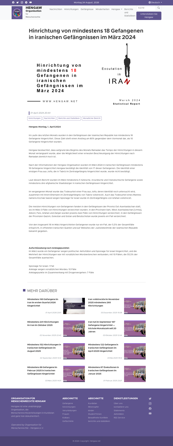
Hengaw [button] (116, 9)
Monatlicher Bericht (91, 118)
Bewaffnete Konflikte (98, 418)
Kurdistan (92, 403)
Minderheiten (102, 9)
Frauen (65, 414)
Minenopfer (93, 407)
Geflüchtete (68, 421)
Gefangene (67, 403)
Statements (119, 410)
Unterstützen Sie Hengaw (148, 16)
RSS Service (119, 418)
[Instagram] (150, 404)
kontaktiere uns (121, 407)
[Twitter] (150, 399)
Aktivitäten (119, 414)
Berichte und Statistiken (129, 12)
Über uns (118, 403)
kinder (91, 410)
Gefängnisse (87, 9)
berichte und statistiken (99, 421)
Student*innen (95, 414)
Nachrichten (56, 9)
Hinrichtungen (71, 9)
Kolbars (65, 418)
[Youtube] (150, 414)
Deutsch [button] (155, 2)
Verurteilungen (69, 410)
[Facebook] (150, 409)
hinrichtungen (35, 118)
